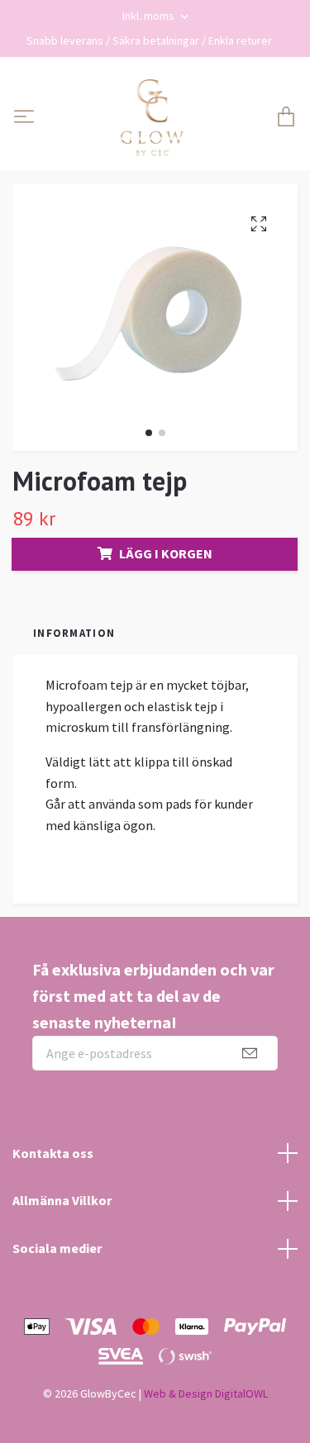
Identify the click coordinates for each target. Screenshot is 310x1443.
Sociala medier (57, 1248)
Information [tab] (74, 632)
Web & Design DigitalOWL (206, 1393)
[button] (148, 433)
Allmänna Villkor (62, 1200)
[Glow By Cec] (152, 118)
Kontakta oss (52, 1153)
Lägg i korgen (165, 553)
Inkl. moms (149, 15)
